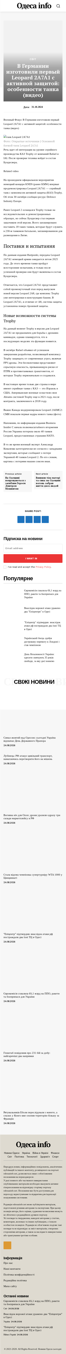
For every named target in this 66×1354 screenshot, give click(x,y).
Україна (7, 1321)
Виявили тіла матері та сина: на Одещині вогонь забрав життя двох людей (48, 482)
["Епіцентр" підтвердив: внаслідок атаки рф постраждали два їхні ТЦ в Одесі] (12, 626)
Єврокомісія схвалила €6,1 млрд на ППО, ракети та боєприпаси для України (42, 594)
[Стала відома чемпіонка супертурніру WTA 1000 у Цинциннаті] (33, 849)
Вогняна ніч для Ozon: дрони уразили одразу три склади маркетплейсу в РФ (32, 817)
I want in (31, 558)
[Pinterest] (37, 519)
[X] (29, 519)
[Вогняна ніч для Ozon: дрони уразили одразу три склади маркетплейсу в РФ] (33, 790)
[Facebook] (20, 519)
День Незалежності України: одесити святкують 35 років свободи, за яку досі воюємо (39, 657)
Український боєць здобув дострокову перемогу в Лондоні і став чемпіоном (41, 641)
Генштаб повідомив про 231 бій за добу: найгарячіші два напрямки (27, 1054)
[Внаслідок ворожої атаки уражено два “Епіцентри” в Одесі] (12, 610)
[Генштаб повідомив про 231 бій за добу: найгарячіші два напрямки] (33, 1028)
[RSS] (7, 1245)
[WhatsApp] (45, 519)
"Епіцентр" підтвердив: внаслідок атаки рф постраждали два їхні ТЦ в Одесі (42, 626)
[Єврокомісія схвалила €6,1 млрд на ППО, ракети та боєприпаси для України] (12, 594)
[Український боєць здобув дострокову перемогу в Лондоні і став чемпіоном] (12, 642)
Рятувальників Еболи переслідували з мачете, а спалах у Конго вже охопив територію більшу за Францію (31, 1115)
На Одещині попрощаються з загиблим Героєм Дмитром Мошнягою (15, 483)
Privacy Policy (43, 567)
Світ (33, 59)
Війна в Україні (10, 1334)
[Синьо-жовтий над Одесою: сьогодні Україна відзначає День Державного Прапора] (33, 712)
